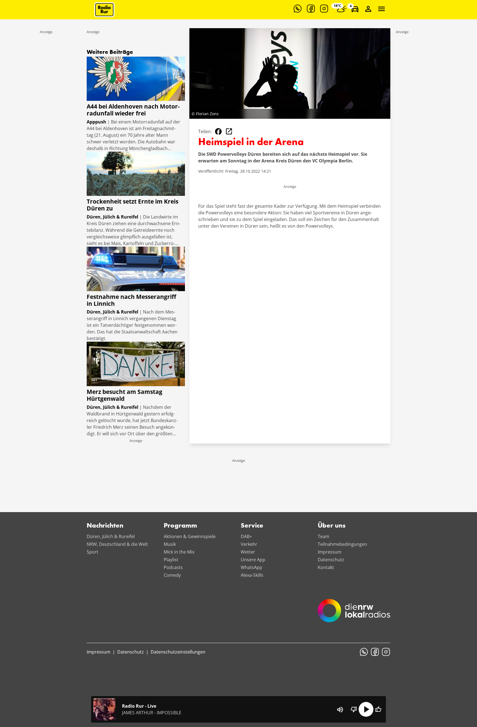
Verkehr (249, 544)
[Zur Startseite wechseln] (104, 9)
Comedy (172, 575)
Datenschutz (331, 560)
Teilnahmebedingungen (342, 544)
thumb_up (378, 709)
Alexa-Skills (252, 575)
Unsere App (253, 560)
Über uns (332, 526)
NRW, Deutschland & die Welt (117, 544)
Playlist (171, 560)
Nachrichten (105, 526)
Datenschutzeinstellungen (178, 652)
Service (252, 526)
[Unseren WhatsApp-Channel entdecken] (297, 8)
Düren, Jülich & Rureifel (111, 536)
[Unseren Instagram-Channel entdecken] (324, 8)
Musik (170, 544)
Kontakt (326, 567)
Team (323, 536)
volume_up (340, 709)
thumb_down (354, 709)
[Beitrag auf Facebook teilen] (218, 131)
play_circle (366, 709)
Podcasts (173, 567)
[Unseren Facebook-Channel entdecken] (310, 8)
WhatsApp (251, 567)
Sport (92, 552)
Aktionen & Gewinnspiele (190, 536)
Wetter (248, 552)
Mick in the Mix (179, 552)
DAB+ (246, 536)
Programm (180, 526)
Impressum (329, 552)
